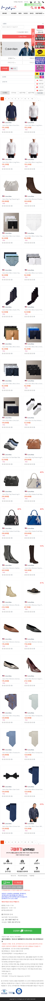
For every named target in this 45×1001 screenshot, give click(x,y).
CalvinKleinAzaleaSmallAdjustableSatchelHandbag (18, 531)
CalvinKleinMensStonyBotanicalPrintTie (14, 716)
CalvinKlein (23, 36)
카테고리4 (33, 62)
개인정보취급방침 (22, 875)
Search (41, 27)
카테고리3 (11, 62)
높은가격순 (31, 92)
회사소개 (13, 875)
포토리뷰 (40, 83)
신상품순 (5, 92)
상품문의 (40, 90)
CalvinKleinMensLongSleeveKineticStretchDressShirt (19, 162)
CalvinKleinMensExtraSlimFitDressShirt (15, 125)
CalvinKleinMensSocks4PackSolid (13, 310)
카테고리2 (33, 58)
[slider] (6, 132)
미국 (14, 68)
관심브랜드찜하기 (23, 32)
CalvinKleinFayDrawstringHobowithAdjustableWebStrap (20, 199)
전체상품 (4, 68)
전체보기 (11, 58)
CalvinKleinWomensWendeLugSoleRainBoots (16, 605)
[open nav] (35, 8)
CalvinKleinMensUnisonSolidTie (12, 826)
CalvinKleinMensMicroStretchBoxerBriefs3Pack (17, 347)
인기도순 (13, 92)
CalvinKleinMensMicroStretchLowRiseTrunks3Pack (18, 384)
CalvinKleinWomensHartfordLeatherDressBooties (18, 568)
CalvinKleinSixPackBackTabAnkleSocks (14, 457)
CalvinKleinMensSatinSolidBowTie (13, 789)
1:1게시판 (40, 87)
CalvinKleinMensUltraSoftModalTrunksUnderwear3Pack (20, 420)
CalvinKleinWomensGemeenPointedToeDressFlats (18, 642)
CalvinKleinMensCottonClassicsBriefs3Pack (16, 273)
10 (32, 98)
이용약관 (31, 875)
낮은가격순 (22, 92)
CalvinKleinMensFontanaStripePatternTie (15, 752)
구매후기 (40, 80)
